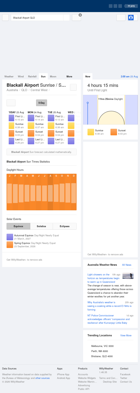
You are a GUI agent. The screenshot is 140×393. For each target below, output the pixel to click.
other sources (42, 378)
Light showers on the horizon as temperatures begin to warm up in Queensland (110, 285)
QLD (24, 90)
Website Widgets (87, 378)
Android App (63, 378)
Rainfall (32, 76)
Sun (43, 76)
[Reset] (60, 17)
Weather (8, 76)
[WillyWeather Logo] (19, 6)
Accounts (83, 374)
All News (126, 264)
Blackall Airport (51, 89)
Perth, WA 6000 (99, 351)
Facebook (125, 374)
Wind (21, 76)
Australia (12, 90)
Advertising (84, 385)
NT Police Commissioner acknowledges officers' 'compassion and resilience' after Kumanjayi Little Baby (110, 319)
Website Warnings (87, 381)
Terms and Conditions (108, 378)
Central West (39, 90)
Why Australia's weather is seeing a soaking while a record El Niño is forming (110, 305)
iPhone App (63, 374)
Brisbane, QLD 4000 (102, 356)
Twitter (123, 378)
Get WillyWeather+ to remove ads (105, 254)
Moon (53, 76)
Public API (83, 389)
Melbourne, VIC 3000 (102, 346)
